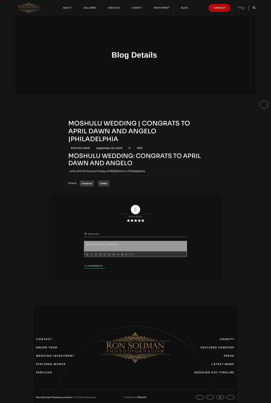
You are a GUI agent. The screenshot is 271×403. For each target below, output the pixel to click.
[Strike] (100, 254)
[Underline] (96, 254)
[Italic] (91, 254)
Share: (72, 183)
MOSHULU (116, 171)
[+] (131, 254)
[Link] (122, 254)
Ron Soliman (80, 148)
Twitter (103, 183)
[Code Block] (118, 254)
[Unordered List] (109, 254)
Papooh (141, 397)
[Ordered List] (105, 254)
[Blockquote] (113, 254)
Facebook (87, 183)
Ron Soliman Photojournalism (54, 397)
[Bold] (87, 254)
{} (126, 254)
